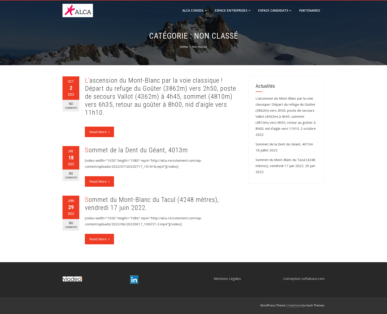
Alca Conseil (193, 10)
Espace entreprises (231, 10)
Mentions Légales (227, 278)
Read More (98, 132)
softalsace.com (313, 278)
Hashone (294, 305)
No (71, 105)
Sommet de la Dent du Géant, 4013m (136, 150)
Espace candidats (273, 10)
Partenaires (309, 10)
